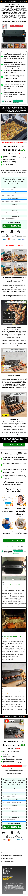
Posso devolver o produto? (9, 850)
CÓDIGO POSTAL (14, 216)
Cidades (14, 204)
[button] (14, 850)
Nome (14, 187)
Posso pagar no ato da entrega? (10, 852)
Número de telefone (14, 199)
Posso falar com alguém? (9, 861)
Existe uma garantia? (8, 858)
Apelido (14, 193)
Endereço (14, 210)
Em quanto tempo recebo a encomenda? (12, 855)
